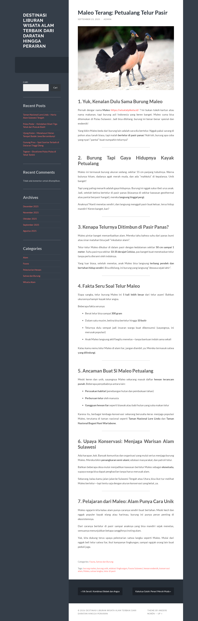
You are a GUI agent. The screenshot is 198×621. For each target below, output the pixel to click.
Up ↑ (160, 613)
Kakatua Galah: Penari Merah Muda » (153, 591)
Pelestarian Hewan (32, 269)
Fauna (26, 263)
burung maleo (89, 568)
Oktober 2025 (30, 218)
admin (107, 19)
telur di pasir (110, 571)
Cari (25, 82)
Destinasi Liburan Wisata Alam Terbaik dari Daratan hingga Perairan (38, 31)
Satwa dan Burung (31, 276)
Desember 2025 (31, 206)
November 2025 (31, 212)
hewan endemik (151, 568)
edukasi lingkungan (118, 568)
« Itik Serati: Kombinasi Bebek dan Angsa (100, 591)
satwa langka (96, 571)
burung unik (102, 568)
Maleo (86, 571)
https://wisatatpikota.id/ (125, 110)
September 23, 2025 (89, 19)
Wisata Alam (29, 282)
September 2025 (31, 224)
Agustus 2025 (30, 231)
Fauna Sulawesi (135, 568)
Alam (25, 257)
